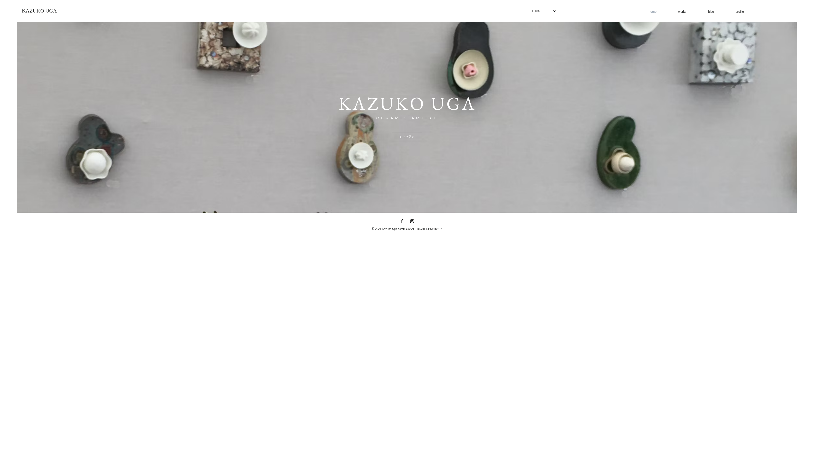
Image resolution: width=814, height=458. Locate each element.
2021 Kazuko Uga (386, 228)
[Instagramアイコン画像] (412, 221)
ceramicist (404, 228)
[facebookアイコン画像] (401, 221)
